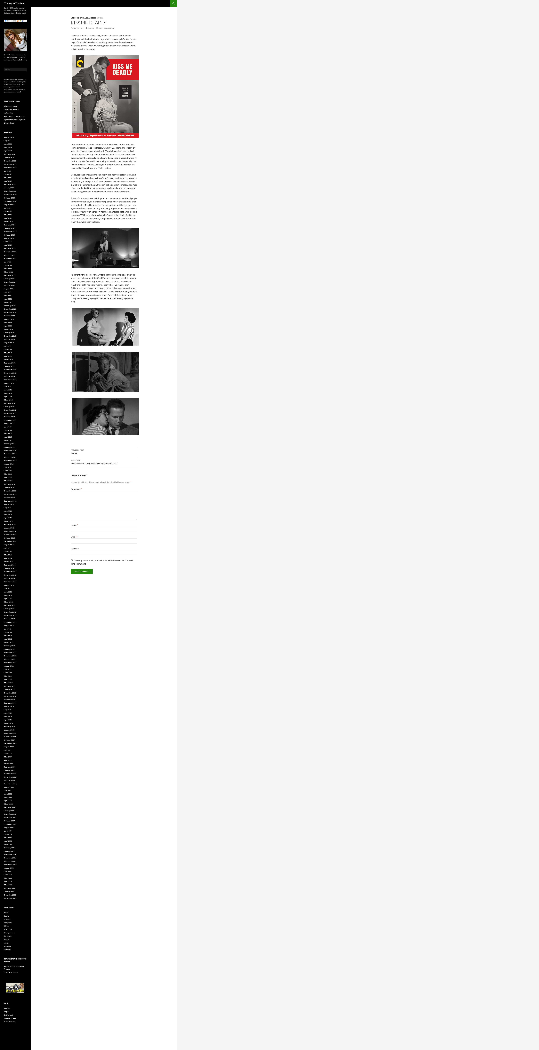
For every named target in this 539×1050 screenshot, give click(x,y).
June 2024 (8, 211)
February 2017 (9, 444)
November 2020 (10, 312)
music (6, 943)
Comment (76, 489)
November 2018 (10, 373)
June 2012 (8, 632)
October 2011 (9, 659)
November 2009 (10, 737)
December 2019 (10, 336)
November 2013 (10, 575)
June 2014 (8, 551)
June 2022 (8, 265)
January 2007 (9, 851)
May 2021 (8, 295)
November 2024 (10, 194)
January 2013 (9, 609)
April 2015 (8, 518)
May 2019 (8, 353)
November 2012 (10, 615)
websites (7, 950)
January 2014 (9, 568)
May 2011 (8, 676)
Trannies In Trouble (20, 60)
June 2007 (8, 834)
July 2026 (7, 141)
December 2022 (10, 252)
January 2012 (9, 649)
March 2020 (8, 329)
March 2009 (8, 764)
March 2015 (8, 521)
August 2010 (9, 706)
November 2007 (10, 817)
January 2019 (9, 366)
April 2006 (8, 881)
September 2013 (10, 582)
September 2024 (10, 201)
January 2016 (9, 487)
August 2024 (9, 205)
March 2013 (8, 602)
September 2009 (10, 743)
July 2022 (7, 262)
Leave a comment (106, 28)
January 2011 (9, 689)
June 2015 (8, 511)
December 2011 (10, 652)
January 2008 (9, 811)
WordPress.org (9, 1022)
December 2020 (10, 309)
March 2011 (8, 683)
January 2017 (9, 447)
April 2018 (8, 397)
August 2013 (9, 585)
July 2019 (7, 346)
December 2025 (10, 161)
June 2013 (8, 592)
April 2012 (8, 639)
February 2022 (9, 275)
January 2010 (9, 730)
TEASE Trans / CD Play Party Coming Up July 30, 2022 (94, 462)
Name (74, 525)
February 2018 (9, 403)
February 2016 (9, 484)
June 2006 (8, 875)
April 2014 (8, 558)
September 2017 (10, 420)
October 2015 (9, 498)
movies (100, 18)
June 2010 (8, 713)
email (19, 92)
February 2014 (9, 565)
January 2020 (9, 333)
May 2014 (8, 555)
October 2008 (9, 780)
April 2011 (8, 679)
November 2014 (10, 535)
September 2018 (10, 380)
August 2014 (9, 545)
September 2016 (10, 460)
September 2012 (10, 622)
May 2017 (8, 434)
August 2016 (9, 464)
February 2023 (9, 248)
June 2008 (8, 794)
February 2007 (9, 848)
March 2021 (8, 302)
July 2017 (7, 427)
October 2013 (9, 578)
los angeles (90, 18)
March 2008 (8, 804)
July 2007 (7, 831)
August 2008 (9, 787)
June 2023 (8, 242)
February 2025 (9, 184)
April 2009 (8, 760)
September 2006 (10, 865)
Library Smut (9, 123)
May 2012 (8, 636)
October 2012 (9, 619)
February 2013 (9, 605)
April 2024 (8, 218)
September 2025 (10, 168)
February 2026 (9, 154)
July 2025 (7, 171)
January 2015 (9, 528)
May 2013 (8, 595)
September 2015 (10, 501)
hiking (6, 926)
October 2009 (9, 740)
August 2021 (9, 289)
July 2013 (7, 588)
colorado (7, 919)
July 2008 (7, 790)
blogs (6, 913)
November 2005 (10, 898)
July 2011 (7, 669)
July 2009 (7, 750)
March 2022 (8, 272)
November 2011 (10, 656)
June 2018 (8, 390)
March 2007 (8, 844)
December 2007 (10, 814)
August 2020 (9, 319)
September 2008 (10, 784)
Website (75, 548)
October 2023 (9, 235)
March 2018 (8, 400)
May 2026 (8, 147)
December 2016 (10, 450)
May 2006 (8, 878)
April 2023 (8, 245)
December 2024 (10, 191)
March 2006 (8, 885)
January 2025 (9, 188)
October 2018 (9, 376)
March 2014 (8, 561)
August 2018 (9, 383)
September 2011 (10, 663)
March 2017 (8, 440)
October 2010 (9, 700)
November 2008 (10, 777)
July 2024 (7, 208)
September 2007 (10, 824)
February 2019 (9, 363)
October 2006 (9, 861)
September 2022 (10, 258)
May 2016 (8, 474)
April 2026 (8, 151)
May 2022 (8, 269)
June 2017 (8, 430)
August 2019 (9, 343)
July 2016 (7, 467)
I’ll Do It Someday (10, 106)
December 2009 (10, 733)
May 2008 (8, 797)
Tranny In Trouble (14, 3)
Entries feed (8, 1015)
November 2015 (10, 494)
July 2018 (7, 386)
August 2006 (9, 868)
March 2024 (8, 221)
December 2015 (10, 491)
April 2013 (8, 599)
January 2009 (9, 770)
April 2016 (8, 477)
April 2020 (8, 326)
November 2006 (10, 858)
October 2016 (9, 457)
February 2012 (9, 646)
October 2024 (9, 198)
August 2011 (9, 666)
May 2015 (8, 514)
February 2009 (9, 767)
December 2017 (10, 410)
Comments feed (10, 1018)
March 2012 (8, 642)
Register (7, 1008)
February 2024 (9, 225)
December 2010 (10, 693)
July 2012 (7, 629)
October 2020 (9, 316)
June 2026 (8, 144)
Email (74, 536)
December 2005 (10, 895)
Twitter (77, 452)
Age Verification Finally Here (14, 120)
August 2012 (9, 625)
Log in (6, 1012)
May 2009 (8, 757)
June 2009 (8, 753)
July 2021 (7, 292)
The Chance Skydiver (12, 109)
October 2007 (9, 821)
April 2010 (8, 720)
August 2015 (9, 504)
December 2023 (10, 232)
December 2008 (10, 774)
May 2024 (8, 215)
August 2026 (9, 137)
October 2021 (9, 285)
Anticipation (8, 113)
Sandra (91, 28)
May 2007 (8, 838)
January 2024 (9, 228)
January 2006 (9, 891)
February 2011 (9, 686)
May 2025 (8, 178)
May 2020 (8, 322)
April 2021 (8, 299)
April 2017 (8, 437)
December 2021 (10, 282)
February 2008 (9, 807)
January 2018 (9, 407)
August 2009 (9, 747)
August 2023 (9, 238)
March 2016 (8, 481)
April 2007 (8, 841)
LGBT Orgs (8, 929)
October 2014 (9, 538)
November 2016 (10, 454)
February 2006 (9, 888)
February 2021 (9, 306)
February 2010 (9, 726)
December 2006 (10, 854)
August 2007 (9, 828)
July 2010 (7, 710)
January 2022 (9, 279)
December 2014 (10, 531)
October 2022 (9, 255)
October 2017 (9, 417)
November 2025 (10, 164)
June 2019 (8, 349)
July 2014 (7, 548)
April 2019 (8, 356)
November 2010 (10, 696)
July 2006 (7, 871)
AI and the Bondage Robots (14, 116)
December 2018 (10, 370)
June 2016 (8, 471)
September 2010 (10, 703)
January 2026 (9, 157)
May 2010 (8, 716)
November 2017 (10, 413)
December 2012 (10, 612)
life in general (77, 18)
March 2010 (8, 723)
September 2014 (10, 541)
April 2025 (8, 181)
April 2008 (8, 801)
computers (8, 923)
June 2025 (8, 174)
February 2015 (9, 524)
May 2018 (8, 393)
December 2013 (10, 572)
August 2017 (9, 423)
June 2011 (8, 673)
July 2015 (7, 508)
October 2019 (9, 339)
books (6, 916)
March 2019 (8, 359)
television (7, 946)
